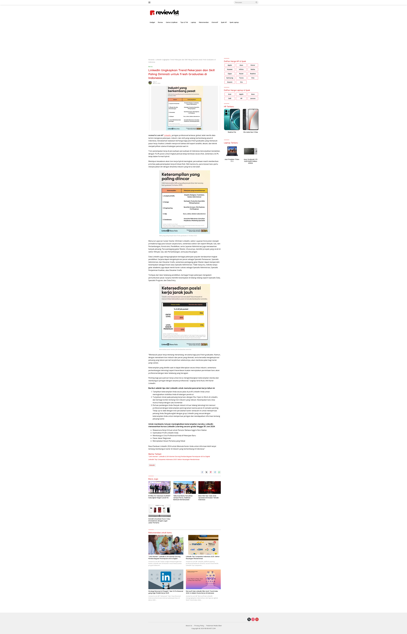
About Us (189, 626)
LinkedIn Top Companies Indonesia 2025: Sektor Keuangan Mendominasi (173, 459)
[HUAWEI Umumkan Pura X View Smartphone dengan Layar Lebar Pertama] (159, 510)
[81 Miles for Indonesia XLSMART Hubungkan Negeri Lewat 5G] (159, 487)
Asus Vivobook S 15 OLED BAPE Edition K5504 (250, 161)
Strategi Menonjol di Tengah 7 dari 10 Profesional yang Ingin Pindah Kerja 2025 (165, 592)
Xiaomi (229, 82)
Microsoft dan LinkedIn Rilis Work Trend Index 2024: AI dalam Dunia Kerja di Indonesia (202, 592)
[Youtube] (257, 619)
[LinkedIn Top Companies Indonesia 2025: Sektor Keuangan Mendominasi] (203, 545)
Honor (253, 65)
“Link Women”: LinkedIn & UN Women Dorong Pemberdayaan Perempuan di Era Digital (179, 456)
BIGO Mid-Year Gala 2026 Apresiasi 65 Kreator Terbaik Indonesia (208, 498)
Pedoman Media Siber (214, 626)
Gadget (152, 22)
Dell (229, 98)
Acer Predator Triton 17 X (232, 160)
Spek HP (224, 22)
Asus (241, 65)
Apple (230, 65)
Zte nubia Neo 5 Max (250, 132)
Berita (150, 67)
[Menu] (149, 2)
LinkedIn (167, 135)
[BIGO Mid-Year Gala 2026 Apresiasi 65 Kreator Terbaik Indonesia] (209, 487)
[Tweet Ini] (206, 472)
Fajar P (155, 82)
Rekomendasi (204, 22)
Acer (229, 94)
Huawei (229, 69)
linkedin (152, 465)
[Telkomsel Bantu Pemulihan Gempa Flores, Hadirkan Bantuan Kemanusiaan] (184, 487)
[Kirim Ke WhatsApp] (219, 472)
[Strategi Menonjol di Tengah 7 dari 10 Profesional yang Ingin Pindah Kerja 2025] (165, 579)
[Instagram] (253, 619)
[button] (256, 2)
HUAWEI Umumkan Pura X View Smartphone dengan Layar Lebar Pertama (159, 521)
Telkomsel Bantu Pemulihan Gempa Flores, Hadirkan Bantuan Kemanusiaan (183, 498)
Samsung (229, 78)
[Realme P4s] (232, 119)
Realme (253, 74)
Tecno (241, 78)
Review (160, 22)
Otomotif (215, 22)
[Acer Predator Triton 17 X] (232, 151)
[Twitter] (249, 619)
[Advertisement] (203, 40)
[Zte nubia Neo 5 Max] (251, 119)
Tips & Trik (184, 22)
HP (241, 98)
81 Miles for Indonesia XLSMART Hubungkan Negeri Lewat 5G (159, 497)
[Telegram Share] (215, 472)
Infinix (241, 69)
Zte (241, 82)
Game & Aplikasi (171, 22)
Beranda (151, 60)
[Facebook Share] (202, 472)
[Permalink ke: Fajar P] (150, 82)
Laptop (193, 22)
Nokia (253, 69)
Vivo (252, 78)
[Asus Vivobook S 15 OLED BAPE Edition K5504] (251, 151)
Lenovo (252, 98)
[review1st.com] (164, 12)
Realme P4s (232, 132)
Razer (241, 74)
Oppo (230, 74)
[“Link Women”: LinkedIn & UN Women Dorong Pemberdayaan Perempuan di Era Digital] (165, 545)
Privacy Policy (199, 626)
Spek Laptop (234, 22)
